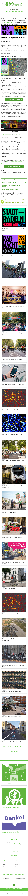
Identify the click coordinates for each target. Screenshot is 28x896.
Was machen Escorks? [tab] (7, 177)
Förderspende (18, 866)
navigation (2, 3)
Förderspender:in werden (10, 808)
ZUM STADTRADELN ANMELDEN (14, 99)
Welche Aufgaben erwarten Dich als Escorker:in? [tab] (12, 179)
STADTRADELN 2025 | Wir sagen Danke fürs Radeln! (13, 307)
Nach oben (14, 885)
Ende (17, 751)
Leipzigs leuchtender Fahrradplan (10, 409)
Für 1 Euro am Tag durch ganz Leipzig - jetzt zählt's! (13, 563)
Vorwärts (13, 751)
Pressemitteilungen (21, 890)
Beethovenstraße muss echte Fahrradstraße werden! (13, 666)
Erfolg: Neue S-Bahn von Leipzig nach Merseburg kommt (13, 486)
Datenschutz (19, 888)
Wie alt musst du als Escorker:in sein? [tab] (10, 189)
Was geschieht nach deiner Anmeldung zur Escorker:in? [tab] (11, 186)
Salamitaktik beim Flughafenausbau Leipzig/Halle (11, 639)
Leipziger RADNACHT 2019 (6, 134)
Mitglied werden (6, 878)
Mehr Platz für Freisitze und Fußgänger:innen (13, 460)
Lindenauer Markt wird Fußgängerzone (11, 716)
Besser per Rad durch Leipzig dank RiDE (12, 434)
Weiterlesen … (15, 299)
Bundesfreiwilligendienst (20, 878)
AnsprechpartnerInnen (7, 869)
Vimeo (20, 134)
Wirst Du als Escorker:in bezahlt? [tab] (9, 182)
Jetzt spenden (6, 783)
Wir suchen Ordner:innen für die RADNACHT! (13, 359)
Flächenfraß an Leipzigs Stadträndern (11, 691)
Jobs (16, 881)
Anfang (4, 746)
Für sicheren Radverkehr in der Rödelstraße (13, 741)
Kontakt (13, 888)
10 (22, 746)
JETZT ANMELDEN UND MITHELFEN (15, 166)
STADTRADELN (7, 22)
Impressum (8, 888)
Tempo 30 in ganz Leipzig (8, 588)
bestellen (14, 855)
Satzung (4, 866)
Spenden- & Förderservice (10, 832)
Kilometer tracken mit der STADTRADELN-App (13, 384)
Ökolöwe (16, 134)
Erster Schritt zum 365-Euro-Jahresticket (12, 537)
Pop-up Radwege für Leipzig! (9, 512)
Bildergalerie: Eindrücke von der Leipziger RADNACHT (12, 333)
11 (25, 746)
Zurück (9, 746)
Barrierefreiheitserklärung (9, 890)
